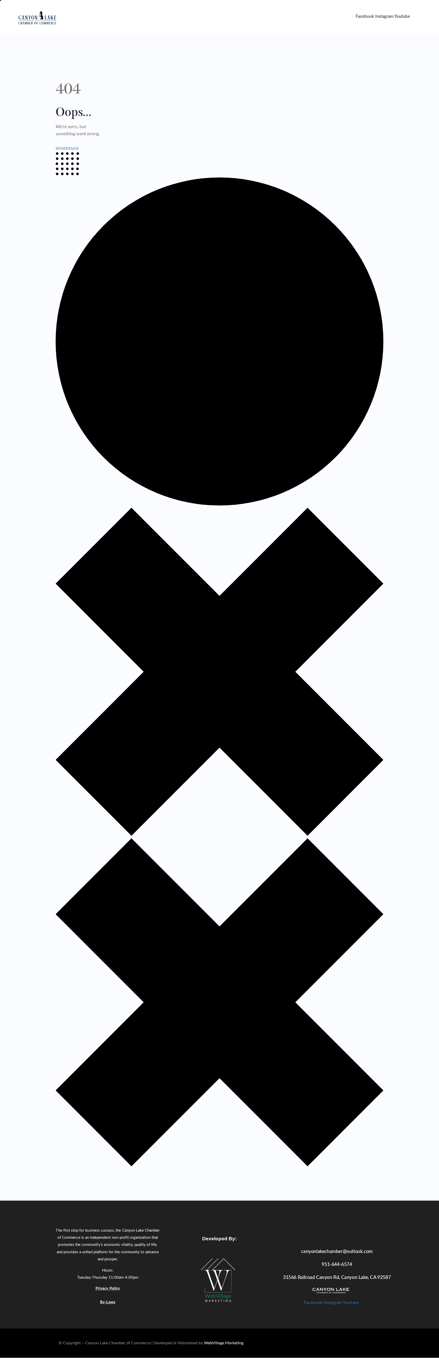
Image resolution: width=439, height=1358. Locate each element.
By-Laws (107, 1302)
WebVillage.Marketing (223, 1343)
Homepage (67, 148)
